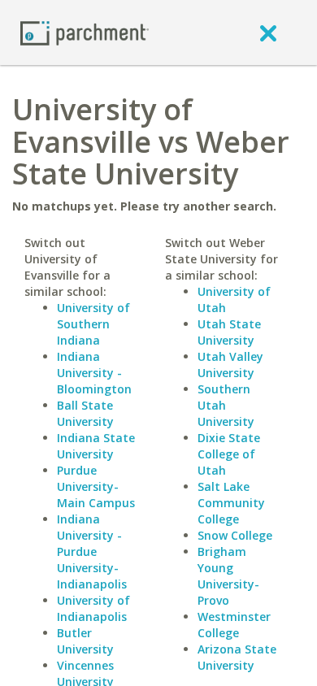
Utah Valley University (230, 364)
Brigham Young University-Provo (228, 576)
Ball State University (85, 413)
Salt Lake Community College (231, 503)
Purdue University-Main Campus (96, 486)
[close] (268, 32)
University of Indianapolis (93, 608)
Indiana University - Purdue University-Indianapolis (92, 551)
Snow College (235, 535)
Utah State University (229, 332)
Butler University (85, 641)
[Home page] (84, 32)
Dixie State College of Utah (229, 454)
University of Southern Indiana (93, 324)
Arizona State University (237, 657)
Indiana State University (96, 446)
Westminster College (234, 624)
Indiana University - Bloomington (94, 373)
